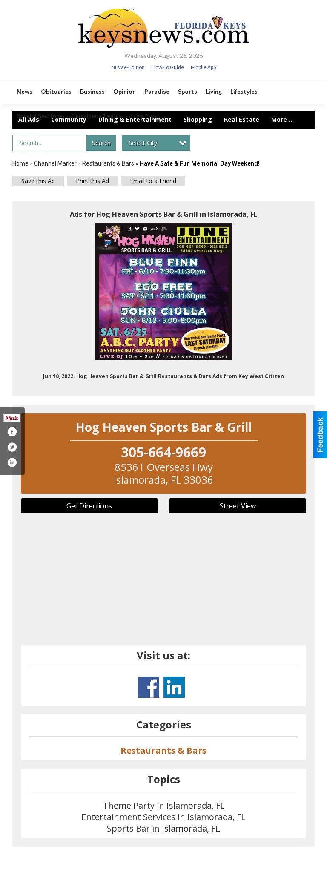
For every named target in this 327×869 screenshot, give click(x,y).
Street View (238, 506)
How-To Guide (168, 67)
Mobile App (203, 67)
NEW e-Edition (128, 67)
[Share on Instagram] (11, 462)
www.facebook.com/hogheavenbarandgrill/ (148, 687)
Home (20, 163)
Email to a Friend (153, 181)
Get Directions (89, 506)
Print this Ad (92, 181)
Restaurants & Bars (108, 163)
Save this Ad (38, 181)
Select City (143, 143)
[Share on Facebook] (11, 432)
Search (101, 143)
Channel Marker (55, 163)
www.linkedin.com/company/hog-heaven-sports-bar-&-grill (174, 687)
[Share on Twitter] (11, 447)
